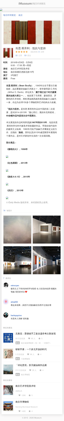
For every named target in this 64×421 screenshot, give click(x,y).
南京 (20, 14)
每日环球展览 (9, 14)
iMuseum (38, 417)
